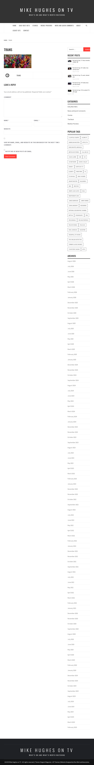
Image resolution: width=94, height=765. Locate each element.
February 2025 (72, 354)
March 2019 (71, 722)
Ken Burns (83, 205)
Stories (35, 25)
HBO (70, 186)
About (78, 25)
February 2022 (72, 541)
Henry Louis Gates (74, 191)
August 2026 (72, 261)
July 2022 (71, 515)
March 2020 (71, 660)
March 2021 (71, 598)
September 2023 (73, 442)
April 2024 (71, 406)
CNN (80, 157)
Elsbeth (71, 171)
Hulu (83, 191)
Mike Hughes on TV (47, 10)
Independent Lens (74, 196)
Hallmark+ (83, 181)
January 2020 (72, 670)
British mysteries (74, 152)
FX (85, 171)
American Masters (74, 142)
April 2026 (71, 282)
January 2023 (72, 484)
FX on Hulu (72, 176)
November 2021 (73, 556)
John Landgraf (73, 205)
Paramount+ (79, 215)
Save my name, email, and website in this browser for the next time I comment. (32, 143)
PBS (87, 215)
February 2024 (72, 417)
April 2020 (71, 655)
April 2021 (71, 593)
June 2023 (71, 458)
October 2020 (72, 624)
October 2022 (72, 499)
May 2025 (70, 339)
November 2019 (73, 681)
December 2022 (73, 489)
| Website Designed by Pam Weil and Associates (74, 762)
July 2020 (71, 639)
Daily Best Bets (24, 25)
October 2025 (72, 313)
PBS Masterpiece (83, 220)
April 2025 (71, 344)
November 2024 (73, 370)
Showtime (82, 230)
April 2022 (71, 530)
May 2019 (70, 712)
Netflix (71, 215)
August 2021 (72, 572)
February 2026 (72, 292)
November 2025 (73, 308)
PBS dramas (72, 220)
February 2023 (72, 479)
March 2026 (71, 287)
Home (14, 25)
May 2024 (70, 401)
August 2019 (72, 696)
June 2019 (71, 707)
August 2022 (72, 510)
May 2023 (70, 463)
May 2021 (70, 588)
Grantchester (73, 181)
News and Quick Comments (64, 25)
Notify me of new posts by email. (18, 151)
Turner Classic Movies (75, 244)
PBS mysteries (73, 225)
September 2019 (73, 691)
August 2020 (72, 634)
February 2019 (72, 727)
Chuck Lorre (72, 157)
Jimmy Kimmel (85, 200)
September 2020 (73, 629)
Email (36, 120)
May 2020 (70, 650)
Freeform (79, 171)
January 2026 (72, 297)
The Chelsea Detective (75, 239)
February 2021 (72, 603)
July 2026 (71, 266)
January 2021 (72, 608)
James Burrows (73, 200)
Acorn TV (84, 137)
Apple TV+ (85, 142)
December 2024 (73, 365)
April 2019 (71, 717)
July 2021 (71, 577)
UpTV (83, 249)
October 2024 (72, 375)
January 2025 (72, 360)
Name (6, 120)
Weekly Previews (46, 25)
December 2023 (73, 427)
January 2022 (72, 546)
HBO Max (76, 186)
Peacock (82, 225)
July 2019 (71, 701)
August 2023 (72, 448)
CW (85, 157)
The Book (71, 119)
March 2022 (71, 536)
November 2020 (73, 619)
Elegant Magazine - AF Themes (49, 762)
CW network (72, 162)
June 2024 (71, 396)
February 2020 (72, 665)
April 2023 (71, 468)
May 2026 (70, 277)
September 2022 (73, 505)
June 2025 (71, 334)
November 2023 (73, 432)
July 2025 (71, 329)
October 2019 (72, 686)
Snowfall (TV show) (75, 235)
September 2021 (73, 567)
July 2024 (71, 391)
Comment (7, 97)
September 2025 (73, 318)
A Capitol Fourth (74, 137)
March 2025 (71, 349)
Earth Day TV (79, 166)
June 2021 (71, 582)
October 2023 (72, 437)
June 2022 (71, 520)
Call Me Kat (85, 152)
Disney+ (71, 166)
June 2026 (71, 272)
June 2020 (71, 644)
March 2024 (71, 411)
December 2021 (73, 551)
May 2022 (70, 525)
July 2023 (71, 453)
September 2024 (73, 380)
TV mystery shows (74, 249)
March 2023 (71, 474)
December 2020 (73, 613)
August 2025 (72, 323)
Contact (26, 30)
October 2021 (72, 562)
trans (19, 75)
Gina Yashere (81, 176)
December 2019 (73, 676)
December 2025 (73, 303)
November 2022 (73, 494)
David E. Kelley (83, 162)
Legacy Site (17, 30)
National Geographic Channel (78, 210)
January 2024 (72, 422)
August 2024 (72, 385)
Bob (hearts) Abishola (75, 147)
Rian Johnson (73, 230)
